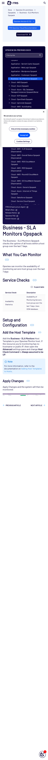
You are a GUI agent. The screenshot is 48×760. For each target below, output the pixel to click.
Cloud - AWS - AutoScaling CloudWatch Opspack (21, 107)
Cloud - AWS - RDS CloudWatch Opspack (23, 162)
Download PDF (22, 34)
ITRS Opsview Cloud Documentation (23, 28)
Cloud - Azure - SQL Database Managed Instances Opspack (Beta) (24, 90)
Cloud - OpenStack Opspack (21, 99)
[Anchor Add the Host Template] (39, 332)
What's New (10, 210)
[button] (42, 754)
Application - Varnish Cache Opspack (25, 64)
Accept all (24, 135)
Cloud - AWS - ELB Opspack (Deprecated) (21, 150)
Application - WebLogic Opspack (23, 67)
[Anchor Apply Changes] (28, 381)
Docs (10, 10)
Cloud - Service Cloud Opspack (23, 201)
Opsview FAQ (10, 216)
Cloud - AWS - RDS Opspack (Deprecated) (21, 169)
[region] (24, 128)
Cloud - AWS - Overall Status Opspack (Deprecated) (25, 156)
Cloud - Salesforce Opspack (21, 197)
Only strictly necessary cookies (23, 129)
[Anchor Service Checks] (34, 279)
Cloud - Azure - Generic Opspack (23, 187)
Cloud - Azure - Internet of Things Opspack (24, 192)
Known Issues (10, 218)
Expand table (39, 287)
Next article (36, 405)
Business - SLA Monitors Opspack (24, 79)
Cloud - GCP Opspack (19, 96)
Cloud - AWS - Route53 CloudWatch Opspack (24, 175)
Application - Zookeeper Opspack (24, 75)
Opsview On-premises (24, 10)
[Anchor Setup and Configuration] (32, 324)
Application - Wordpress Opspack (24, 71)
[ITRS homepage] (24, 3)
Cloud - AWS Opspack (19, 82)
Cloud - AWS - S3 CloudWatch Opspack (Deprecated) (26, 182)
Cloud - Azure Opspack (20, 86)
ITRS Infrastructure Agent (15, 207)
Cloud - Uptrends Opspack (21, 103)
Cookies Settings (23, 141)
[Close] (43, 111)
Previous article (13, 405)
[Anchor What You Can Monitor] (7, 259)
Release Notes (11, 213)
